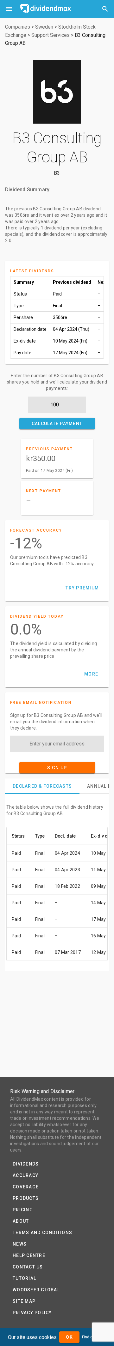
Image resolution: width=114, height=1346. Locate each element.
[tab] (42, 786)
